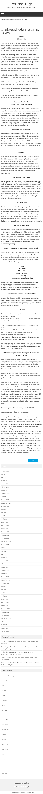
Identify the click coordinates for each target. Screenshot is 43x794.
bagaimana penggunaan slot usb (26, 421)
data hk (4, 690)
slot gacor (5, 749)
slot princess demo (31, 445)
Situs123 (4, 705)
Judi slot (4, 773)
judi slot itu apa (30, 436)
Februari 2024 (5, 564)
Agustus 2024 (5, 544)
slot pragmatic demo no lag (17, 445)
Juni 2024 (3, 551)
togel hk (4, 700)
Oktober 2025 (5, 499)
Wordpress (30, 792)
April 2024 (4, 557)
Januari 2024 (4, 567)
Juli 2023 (3, 586)
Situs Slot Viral (12, 417)
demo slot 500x (25, 424)
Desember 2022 (5, 608)
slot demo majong (23, 443)
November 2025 (5, 496)
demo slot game (11, 429)
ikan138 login (6, 729)
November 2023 (5, 573)
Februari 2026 (5, 487)
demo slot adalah (36, 424)
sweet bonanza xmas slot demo (27, 450)
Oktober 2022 (5, 615)
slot (3, 685)
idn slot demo (21, 436)
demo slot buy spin (16, 426)
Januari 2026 (4, 490)
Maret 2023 (4, 599)
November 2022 (5, 612)
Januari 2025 (4, 528)
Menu (21, 14)
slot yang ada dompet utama (17, 448)
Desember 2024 (5, 532)
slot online (5, 724)
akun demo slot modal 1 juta (25, 419)
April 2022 (4, 625)
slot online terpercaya (8, 675)
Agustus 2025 (5, 506)
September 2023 (6, 580)
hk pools (4, 710)
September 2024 (6, 541)
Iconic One (12, 792)
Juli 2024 (3, 548)
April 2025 (4, 519)
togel (3, 695)
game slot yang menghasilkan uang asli (21, 433)
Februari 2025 (5, 525)
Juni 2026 (3, 474)
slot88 (4, 734)
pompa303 (5, 720)
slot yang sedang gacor (33, 448)
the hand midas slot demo (21, 452)
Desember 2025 (5, 493)
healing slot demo (11, 436)
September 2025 (6, 503)
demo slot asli (6, 426)
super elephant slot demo (9, 450)
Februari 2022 (5, 631)
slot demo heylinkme (28, 440)
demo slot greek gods (23, 429)
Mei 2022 (3, 621)
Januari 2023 (4, 605)
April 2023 (4, 596)
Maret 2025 (4, 522)
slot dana (4, 715)
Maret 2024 (4, 560)
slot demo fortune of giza (13, 440)
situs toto (5, 680)
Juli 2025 (3, 509)
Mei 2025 (3, 516)
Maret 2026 (4, 483)
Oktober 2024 (5, 538)
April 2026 (4, 480)
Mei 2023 (3, 592)
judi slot (4, 739)
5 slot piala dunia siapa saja (28, 417)
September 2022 (6, 618)
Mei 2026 (3, 477)
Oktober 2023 (5, 577)
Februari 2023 (5, 602)
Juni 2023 (3, 589)
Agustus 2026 (5, 471)
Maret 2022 (4, 628)
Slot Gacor (5, 744)
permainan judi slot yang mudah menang (17, 438)
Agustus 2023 (5, 583)
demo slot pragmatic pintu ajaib (22, 431)
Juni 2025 (3, 512)
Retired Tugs (21, 4)
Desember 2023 (5, 570)
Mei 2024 (3, 554)
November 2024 (5, 535)
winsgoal (4, 768)
